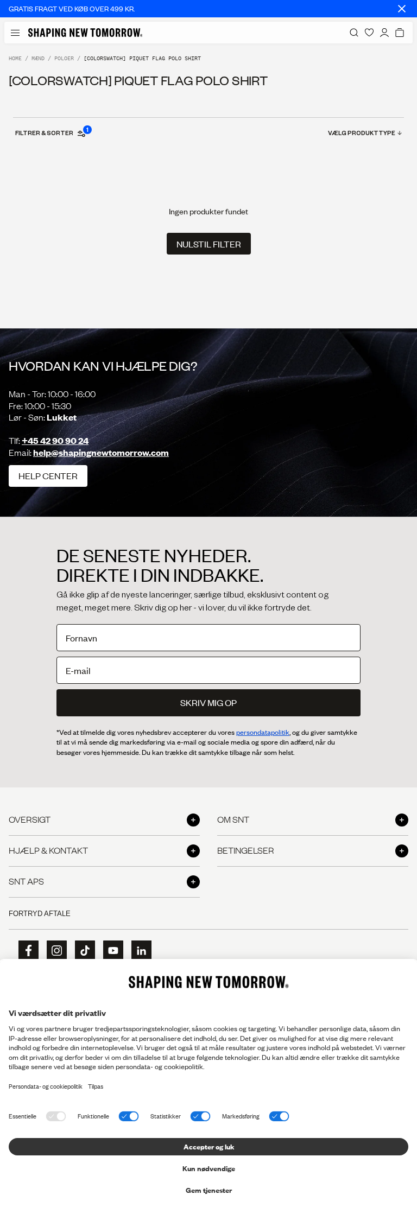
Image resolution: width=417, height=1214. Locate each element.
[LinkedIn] (137, 950)
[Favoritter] (369, 32)
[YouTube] (109, 950)
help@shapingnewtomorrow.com (101, 452)
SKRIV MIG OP (208, 702)
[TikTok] (81, 950)
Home (15, 58)
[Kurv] (399, 32)
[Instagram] (53, 950)
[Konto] (384, 32)
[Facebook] (24, 950)
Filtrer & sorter (51, 132)
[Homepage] (85, 32)
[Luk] (401, 8)
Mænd (38, 58)
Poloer (64, 58)
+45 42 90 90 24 (55, 440)
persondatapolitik (262, 732)
